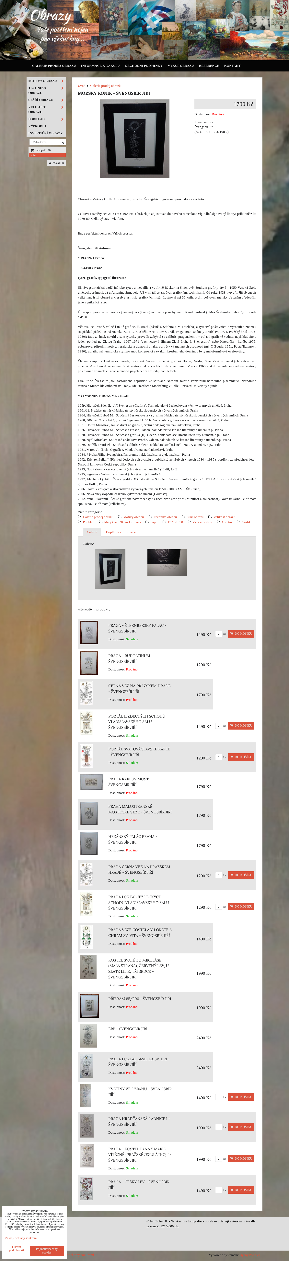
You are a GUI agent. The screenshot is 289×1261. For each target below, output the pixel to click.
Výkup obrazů (181, 66)
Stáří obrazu (195, 517)
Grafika (247, 522)
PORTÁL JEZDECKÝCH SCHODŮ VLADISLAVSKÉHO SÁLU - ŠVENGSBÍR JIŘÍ (136, 722)
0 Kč (33, 155)
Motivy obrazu (133, 517)
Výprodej (37, 126)
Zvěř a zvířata (202, 522)
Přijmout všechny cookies (47, 1250)
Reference (209, 66)
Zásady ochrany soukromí (76, 1255)
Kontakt (232, 66)
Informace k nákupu (100, 66)
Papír (154, 522)
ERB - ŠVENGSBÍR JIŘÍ (127, 1028)
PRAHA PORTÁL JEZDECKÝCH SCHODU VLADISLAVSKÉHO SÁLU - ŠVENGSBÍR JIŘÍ (140, 903)
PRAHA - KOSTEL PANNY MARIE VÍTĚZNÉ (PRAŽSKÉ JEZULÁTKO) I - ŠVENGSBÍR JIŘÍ (139, 1155)
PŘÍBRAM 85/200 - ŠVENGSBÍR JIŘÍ (139, 998)
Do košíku (242, 633)
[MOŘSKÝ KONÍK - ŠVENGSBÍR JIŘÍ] (134, 139)
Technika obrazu (165, 517)
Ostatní (227, 522)
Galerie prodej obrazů (54, 66)
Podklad (88, 522)
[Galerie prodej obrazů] (144, 59)
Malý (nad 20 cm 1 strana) (122, 522)
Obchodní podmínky (144, 66)
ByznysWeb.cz (250, 1255)
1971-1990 (175, 522)
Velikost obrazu (224, 517)
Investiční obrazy (45, 133)
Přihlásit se (58, 162)
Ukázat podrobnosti (16, 1248)
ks (224, 633)
